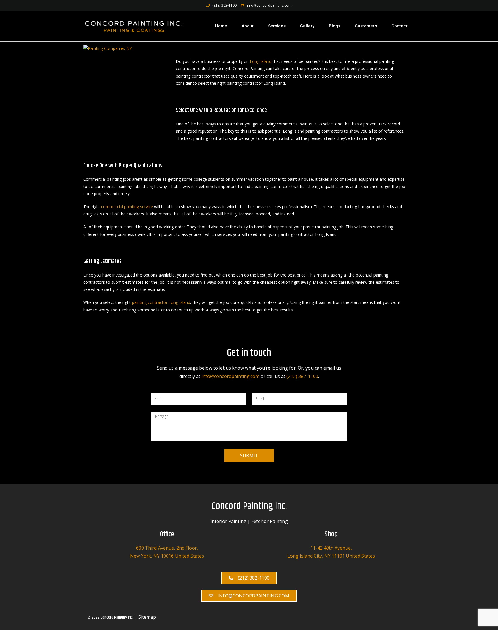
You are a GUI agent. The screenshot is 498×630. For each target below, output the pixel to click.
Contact (399, 26)
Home (221, 26)
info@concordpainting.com (230, 376)
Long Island (260, 61)
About (248, 26)
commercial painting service (127, 206)
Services (277, 26)
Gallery (307, 26)
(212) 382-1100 (302, 376)
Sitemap (147, 617)
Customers (366, 26)
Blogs (334, 26)
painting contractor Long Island (161, 302)
